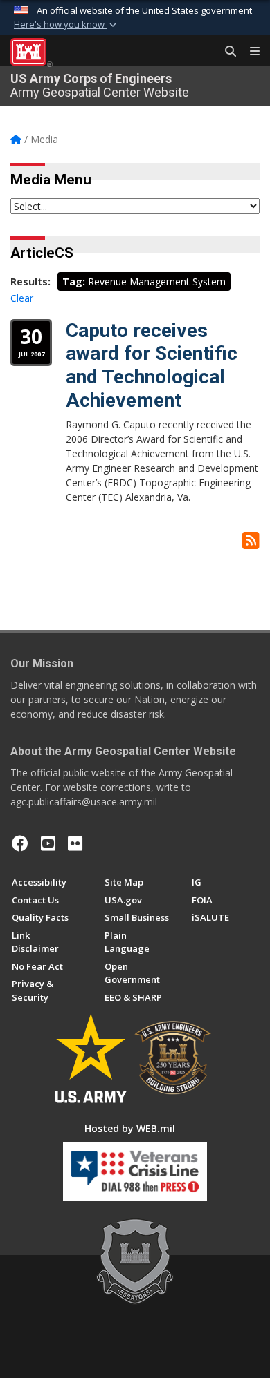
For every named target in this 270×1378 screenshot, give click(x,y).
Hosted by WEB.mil (129, 1128)
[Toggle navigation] (249, 52)
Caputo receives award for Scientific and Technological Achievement (151, 365)
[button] (66, 25)
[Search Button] (225, 52)
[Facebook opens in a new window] (20, 843)
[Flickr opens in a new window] (75, 843)
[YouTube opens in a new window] (48, 843)
